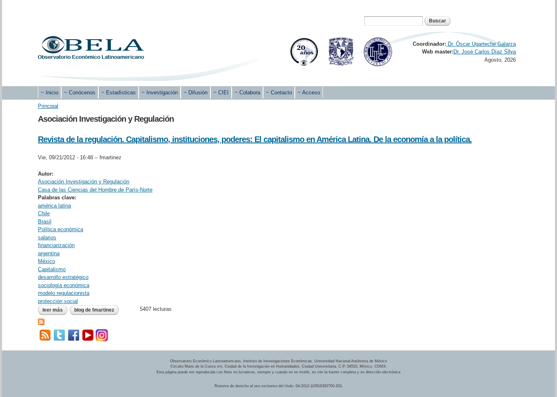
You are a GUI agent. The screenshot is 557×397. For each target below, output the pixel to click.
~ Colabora (247, 92)
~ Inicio (49, 92)
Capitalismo (52, 269)
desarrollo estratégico (63, 277)
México (46, 261)
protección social (58, 301)
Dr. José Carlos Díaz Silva (484, 52)
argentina (49, 253)
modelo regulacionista (63, 293)
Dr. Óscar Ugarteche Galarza (481, 44)
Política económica (60, 229)
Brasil (44, 222)
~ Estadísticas (118, 92)
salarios (47, 237)
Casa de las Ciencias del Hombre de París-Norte (95, 190)
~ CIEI (221, 92)
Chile (44, 213)
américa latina (54, 206)
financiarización (56, 245)
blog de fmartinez (94, 310)
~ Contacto (279, 92)
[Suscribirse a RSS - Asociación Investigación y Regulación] (41, 321)
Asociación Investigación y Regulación (83, 181)
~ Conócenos (79, 92)
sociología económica (63, 285)
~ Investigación (159, 92)
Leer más (54, 310)
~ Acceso (309, 92)
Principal (48, 106)
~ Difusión (195, 92)
